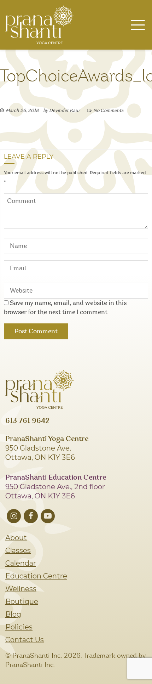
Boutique (21, 601)
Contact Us (24, 639)
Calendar (20, 563)
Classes (18, 550)
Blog (13, 614)
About (16, 537)
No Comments (108, 110)
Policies (19, 627)
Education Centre (36, 576)
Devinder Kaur (64, 110)
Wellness (20, 588)
